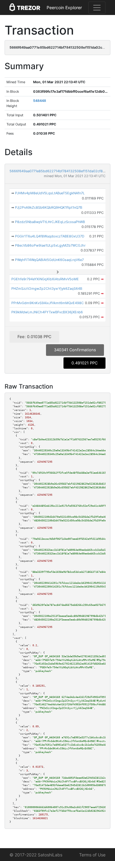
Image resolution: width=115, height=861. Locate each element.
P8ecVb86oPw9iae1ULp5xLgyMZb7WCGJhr (50, 245)
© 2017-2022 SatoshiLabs (36, 854)
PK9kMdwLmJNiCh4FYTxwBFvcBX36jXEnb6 (47, 312)
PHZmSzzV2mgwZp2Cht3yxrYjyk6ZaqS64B (46, 288)
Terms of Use (92, 854)
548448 (39, 101)
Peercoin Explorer (64, 7)
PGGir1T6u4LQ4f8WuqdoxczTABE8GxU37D (49, 236)
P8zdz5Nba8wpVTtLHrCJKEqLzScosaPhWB (50, 222)
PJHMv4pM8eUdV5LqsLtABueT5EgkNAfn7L (50, 193)
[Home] (25, 7)
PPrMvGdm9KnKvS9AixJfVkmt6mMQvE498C (47, 303)
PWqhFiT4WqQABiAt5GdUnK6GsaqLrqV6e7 (49, 260)
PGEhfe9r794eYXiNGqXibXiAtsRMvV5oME (45, 279)
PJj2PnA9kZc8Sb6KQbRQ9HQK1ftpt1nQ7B (48, 207)
